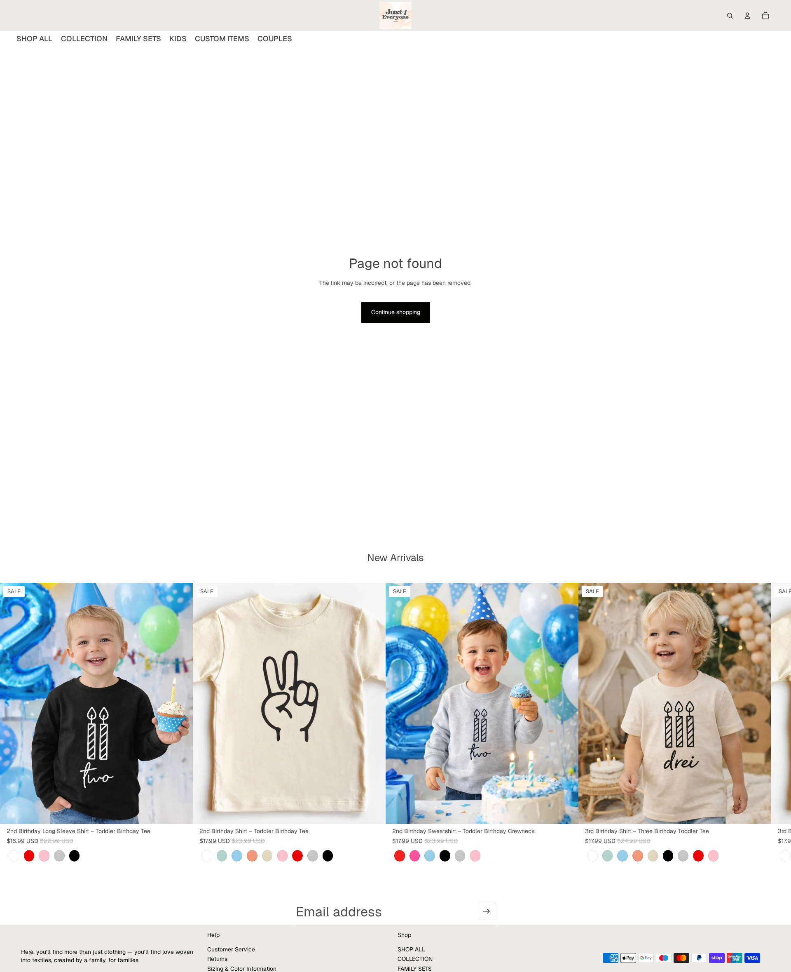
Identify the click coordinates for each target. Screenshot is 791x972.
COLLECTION (415, 959)
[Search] (730, 16)
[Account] (747, 16)
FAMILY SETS (415, 968)
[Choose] (180, 811)
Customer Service (231, 949)
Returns (217, 959)
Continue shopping (395, 312)
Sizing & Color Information (241, 968)
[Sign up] (486, 911)
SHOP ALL (411, 949)
